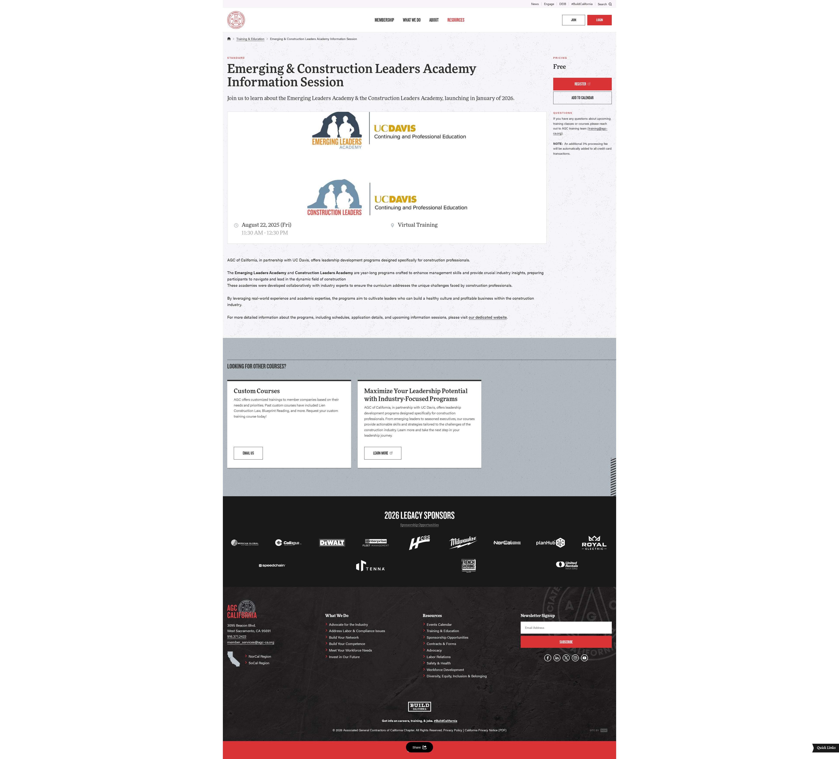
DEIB (562, 4)
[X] (566, 657)
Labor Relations (439, 656)
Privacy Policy (452, 730)
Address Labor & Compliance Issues (357, 630)
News (535, 4)
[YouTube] (584, 657)
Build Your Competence (347, 643)
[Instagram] (575, 657)
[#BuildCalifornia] (419, 707)
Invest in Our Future (344, 656)
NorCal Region (260, 656)
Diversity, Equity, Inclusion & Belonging (457, 675)
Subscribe (566, 642)
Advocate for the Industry (348, 624)
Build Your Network (344, 637)
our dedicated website (488, 317)
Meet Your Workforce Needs (350, 650)
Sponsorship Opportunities (419, 525)
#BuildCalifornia (582, 4)
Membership (384, 19)
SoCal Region (259, 662)
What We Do (412, 19)
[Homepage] (236, 20)
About (434, 19)
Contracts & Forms (441, 643)
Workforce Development (445, 669)
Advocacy (434, 650)
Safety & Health (439, 663)
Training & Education (250, 38)
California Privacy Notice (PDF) (485, 730)
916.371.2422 (236, 636)
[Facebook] (547, 657)
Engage (549, 4)
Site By (595, 730)
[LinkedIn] (556, 657)
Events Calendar (439, 624)
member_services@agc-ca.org (250, 642)
